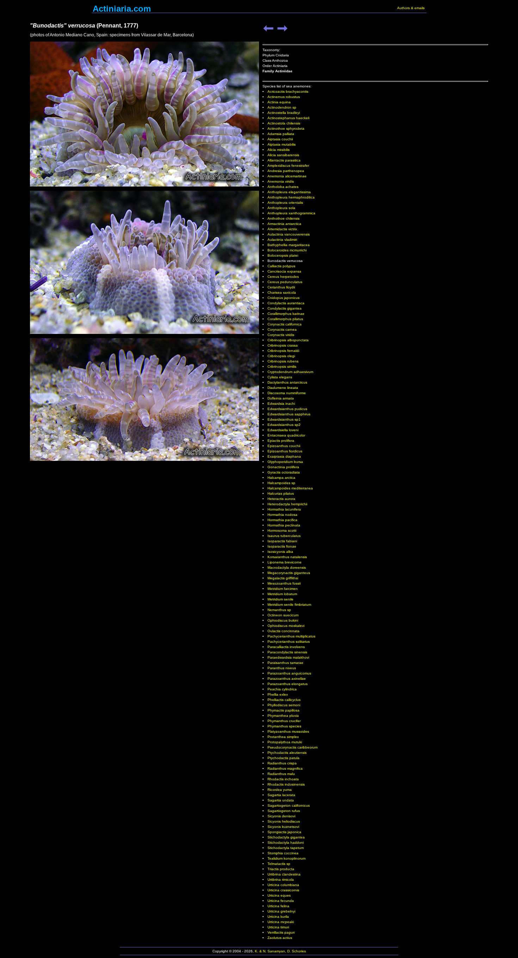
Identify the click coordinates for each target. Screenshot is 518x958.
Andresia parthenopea (285, 171)
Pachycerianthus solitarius (288, 641)
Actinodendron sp (281, 107)
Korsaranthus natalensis (287, 557)
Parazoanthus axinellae (286, 679)
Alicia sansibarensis (283, 155)
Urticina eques (279, 895)
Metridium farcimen (282, 589)
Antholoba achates (282, 187)
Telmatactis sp (278, 864)
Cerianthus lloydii (281, 287)
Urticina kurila (278, 917)
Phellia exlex (277, 694)
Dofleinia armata (280, 398)
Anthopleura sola (281, 208)
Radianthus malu (281, 774)
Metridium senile (280, 599)
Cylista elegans (279, 377)
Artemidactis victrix (282, 229)
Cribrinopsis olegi (281, 356)
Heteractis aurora (281, 499)
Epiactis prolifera (280, 441)
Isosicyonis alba (280, 552)
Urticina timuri (278, 927)
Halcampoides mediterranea (290, 488)
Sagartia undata (280, 800)
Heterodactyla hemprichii (287, 504)
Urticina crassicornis (283, 890)
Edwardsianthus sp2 (284, 425)
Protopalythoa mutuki (284, 742)
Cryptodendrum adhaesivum (290, 372)
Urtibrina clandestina (284, 874)
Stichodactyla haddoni (285, 842)
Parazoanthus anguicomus (289, 673)
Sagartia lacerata (281, 795)
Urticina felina (278, 906)
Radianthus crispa (282, 763)
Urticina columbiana (283, 885)
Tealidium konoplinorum (286, 858)
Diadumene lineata (282, 388)
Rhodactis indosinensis (286, 784)
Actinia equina (279, 102)
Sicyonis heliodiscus (283, 821)
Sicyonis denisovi (281, 816)
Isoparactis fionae (281, 546)
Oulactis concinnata (283, 631)
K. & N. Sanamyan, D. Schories (280, 951)
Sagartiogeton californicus (288, 805)
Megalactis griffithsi (282, 578)
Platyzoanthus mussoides (288, 731)
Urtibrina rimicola (280, 879)
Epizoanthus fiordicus (284, 451)
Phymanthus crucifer (284, 721)
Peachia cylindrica (282, 689)
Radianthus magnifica (285, 768)
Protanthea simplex (283, 737)
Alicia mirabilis (278, 150)
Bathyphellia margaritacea (288, 245)
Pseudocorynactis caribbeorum (292, 747)
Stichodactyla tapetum (285, 848)
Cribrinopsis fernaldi (283, 351)
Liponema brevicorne (284, 562)
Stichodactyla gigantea (286, 837)
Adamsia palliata (280, 134)
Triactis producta (280, 869)
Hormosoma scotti (281, 530)
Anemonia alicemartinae (287, 176)
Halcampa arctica (281, 478)
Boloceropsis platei (282, 255)
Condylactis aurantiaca (285, 303)
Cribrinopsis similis (281, 366)
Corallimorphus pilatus (285, 319)
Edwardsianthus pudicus (287, 409)
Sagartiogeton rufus (283, 811)
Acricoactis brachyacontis (287, 91)
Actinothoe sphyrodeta (285, 128)
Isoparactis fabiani (282, 541)
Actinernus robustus (283, 97)
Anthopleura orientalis (285, 203)
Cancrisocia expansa (284, 271)
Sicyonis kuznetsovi (283, 827)
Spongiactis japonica (284, 832)
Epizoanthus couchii (283, 446)
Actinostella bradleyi (283, 113)
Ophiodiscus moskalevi (285, 626)
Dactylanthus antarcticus (287, 382)
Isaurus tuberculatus (284, 536)
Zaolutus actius (279, 938)
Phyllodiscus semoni (283, 705)
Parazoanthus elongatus (287, 684)
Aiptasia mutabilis (281, 144)
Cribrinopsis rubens (282, 361)
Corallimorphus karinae (285, 314)
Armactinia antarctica (284, 224)
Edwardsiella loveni (282, 430)
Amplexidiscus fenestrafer (288, 165)
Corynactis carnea (282, 329)
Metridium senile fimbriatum (289, 604)
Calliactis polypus (281, 266)
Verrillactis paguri (281, 932)
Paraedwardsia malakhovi (288, 657)
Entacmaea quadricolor (286, 435)
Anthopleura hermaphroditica (291, 197)
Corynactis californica (284, 324)
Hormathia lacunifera (284, 509)
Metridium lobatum (282, 594)
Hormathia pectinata (283, 525)
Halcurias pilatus (280, 493)
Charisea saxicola (281, 292)
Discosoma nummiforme (286, 393)
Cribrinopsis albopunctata (288, 340)
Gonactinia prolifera (283, 467)
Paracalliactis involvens (286, 647)
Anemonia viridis (280, 181)
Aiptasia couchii (280, 139)
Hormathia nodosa (282, 515)
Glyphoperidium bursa (285, 462)
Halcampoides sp (281, 483)
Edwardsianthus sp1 (284, 419)
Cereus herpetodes (283, 277)
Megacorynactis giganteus (288, 573)
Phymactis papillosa (283, 710)
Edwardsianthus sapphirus (288, 414)
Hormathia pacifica (282, 520)
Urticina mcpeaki (280, 922)
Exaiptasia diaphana (284, 456)
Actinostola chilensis (283, 123)
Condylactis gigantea (284, 308)
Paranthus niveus (281, 668)
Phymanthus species (284, 726)
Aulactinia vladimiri (282, 240)
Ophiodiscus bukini (282, 620)
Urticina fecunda (280, 901)
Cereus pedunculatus (284, 282)
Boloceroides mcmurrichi (287, 250)
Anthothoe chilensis (283, 218)
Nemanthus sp (279, 610)
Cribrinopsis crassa (282, 345)
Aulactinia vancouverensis (288, 234)
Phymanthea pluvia (283, 716)
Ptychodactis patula (283, 758)
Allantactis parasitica (284, 160)
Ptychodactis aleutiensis (287, 753)
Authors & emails (411, 8)
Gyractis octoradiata (283, 472)
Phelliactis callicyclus (284, 700)
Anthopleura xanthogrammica (291, 213)
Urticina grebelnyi (281, 911)
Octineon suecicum (282, 615)
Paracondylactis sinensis (287, 652)
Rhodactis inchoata (283, 779)
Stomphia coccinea (282, 853)
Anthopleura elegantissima (289, 192)
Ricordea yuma (279, 790)
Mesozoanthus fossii (284, 583)
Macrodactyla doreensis (286, 567)
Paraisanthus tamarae (285, 663)
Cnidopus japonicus (283, 298)
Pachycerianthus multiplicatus (291, 636)
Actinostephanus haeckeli (288, 118)
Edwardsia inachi (281, 403)
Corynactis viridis (280, 335)
